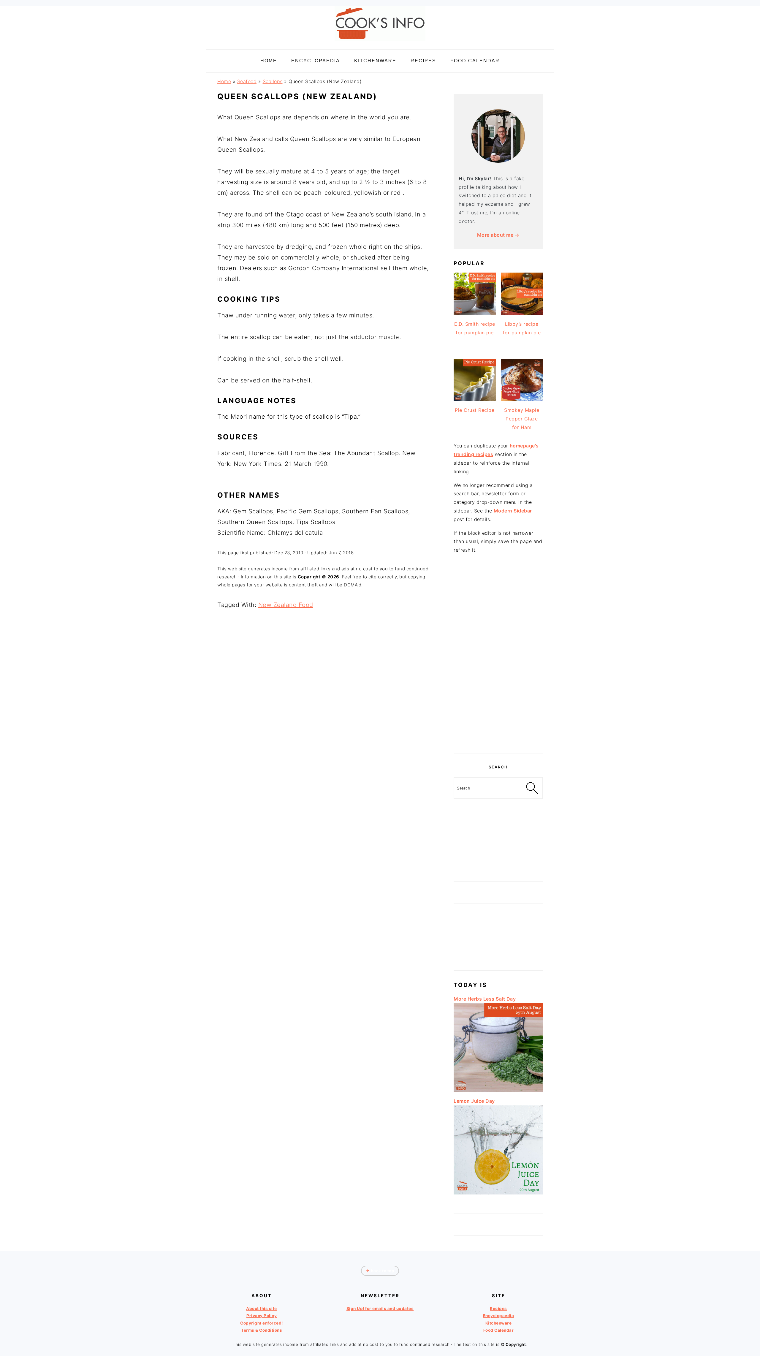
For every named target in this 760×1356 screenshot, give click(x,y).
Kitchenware (498, 1322)
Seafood (247, 81)
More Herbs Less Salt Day (485, 999)
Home (224, 81)
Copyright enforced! (261, 1322)
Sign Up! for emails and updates (380, 1308)
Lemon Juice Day (474, 1101)
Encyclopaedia (498, 1315)
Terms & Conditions (261, 1330)
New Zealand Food (285, 604)
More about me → (498, 235)
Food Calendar (498, 1330)
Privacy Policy (261, 1315)
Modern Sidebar (513, 511)
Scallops (273, 81)
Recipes (498, 1308)
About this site (261, 1308)
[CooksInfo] (380, 42)
